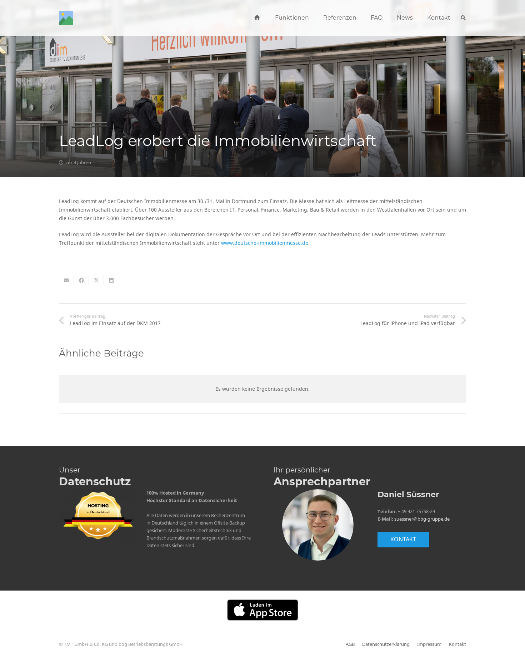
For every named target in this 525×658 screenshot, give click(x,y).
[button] (312, 18)
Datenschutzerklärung (386, 644)
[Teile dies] (81, 280)
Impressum (429, 644)
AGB (350, 644)
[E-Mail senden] (66, 280)
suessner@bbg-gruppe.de (422, 519)
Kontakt (457, 644)
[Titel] (66, 18)
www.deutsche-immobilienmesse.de (264, 242)
